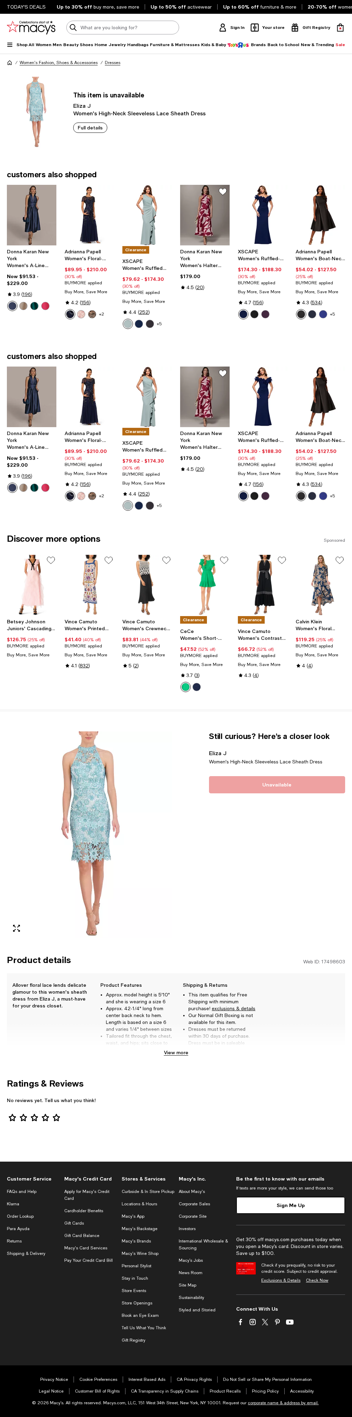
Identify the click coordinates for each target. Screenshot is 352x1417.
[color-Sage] (128, 324)
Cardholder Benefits (83, 1210)
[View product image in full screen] (16, 928)
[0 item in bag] (340, 27)
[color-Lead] (92, 314)
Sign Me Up (291, 1205)
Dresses (112, 62)
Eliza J (82, 105)
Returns (14, 1241)
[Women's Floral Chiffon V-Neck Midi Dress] (320, 585)
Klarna (13, 1204)
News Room (190, 1272)
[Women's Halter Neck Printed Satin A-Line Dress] (205, 215)
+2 (101, 314)
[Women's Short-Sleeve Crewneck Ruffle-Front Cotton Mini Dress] (205, 585)
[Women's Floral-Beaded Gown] (89, 215)
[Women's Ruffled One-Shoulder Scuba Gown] (147, 215)
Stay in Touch (135, 1278)
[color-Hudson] (34, 306)
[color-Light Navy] (70, 314)
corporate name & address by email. (283, 1402)
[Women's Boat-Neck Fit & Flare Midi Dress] (320, 215)
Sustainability (191, 1297)
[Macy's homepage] (9, 62)
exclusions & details (233, 1008)
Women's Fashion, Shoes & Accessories (59, 62)
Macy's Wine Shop (140, 1253)
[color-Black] (150, 324)
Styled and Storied (197, 1310)
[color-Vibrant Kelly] (186, 687)
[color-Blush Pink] (81, 314)
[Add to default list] (223, 192)
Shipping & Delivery (26, 1253)
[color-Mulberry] (265, 314)
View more (176, 1052)
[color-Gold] (23, 306)
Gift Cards (74, 1223)
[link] (31, 279)
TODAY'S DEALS (26, 7)
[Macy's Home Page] (31, 27)
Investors (187, 1228)
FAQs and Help (21, 1191)
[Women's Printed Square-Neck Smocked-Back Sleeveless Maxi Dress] (89, 585)
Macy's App (133, 1216)
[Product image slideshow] (89, 834)
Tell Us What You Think (144, 1327)
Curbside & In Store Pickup (148, 1191)
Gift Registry (133, 1340)
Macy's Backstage (139, 1228)
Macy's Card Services (85, 1248)
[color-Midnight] (139, 324)
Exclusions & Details (280, 1280)
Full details (90, 127)
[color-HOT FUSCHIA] (45, 306)
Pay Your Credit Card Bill (88, 1260)
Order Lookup (20, 1216)
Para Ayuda (18, 1228)
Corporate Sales (194, 1204)
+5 (159, 323)
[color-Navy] (243, 314)
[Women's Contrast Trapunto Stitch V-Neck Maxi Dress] (262, 585)
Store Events (134, 1290)
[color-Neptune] (323, 314)
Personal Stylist (136, 1265)
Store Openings (137, 1303)
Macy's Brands (136, 1241)
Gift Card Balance (81, 1235)
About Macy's (192, 1191)
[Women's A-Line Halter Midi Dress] (31, 215)
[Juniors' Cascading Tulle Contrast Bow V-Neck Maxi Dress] (31, 585)
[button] (89, 834)
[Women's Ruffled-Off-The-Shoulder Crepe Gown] (262, 215)
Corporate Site (193, 1216)
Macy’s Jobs (191, 1260)
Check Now (317, 1280)
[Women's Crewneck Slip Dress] (147, 585)
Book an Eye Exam (140, 1315)
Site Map (187, 1285)
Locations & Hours (139, 1204)
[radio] (12, 305)
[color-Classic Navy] (196, 687)
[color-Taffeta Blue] (12, 306)
